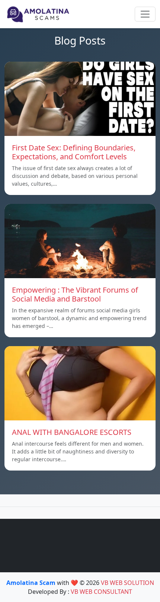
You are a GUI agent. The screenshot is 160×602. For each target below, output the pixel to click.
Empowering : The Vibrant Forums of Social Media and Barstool (75, 294)
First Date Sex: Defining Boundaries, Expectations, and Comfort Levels (73, 152)
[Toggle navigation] (145, 14)
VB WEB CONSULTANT (101, 592)
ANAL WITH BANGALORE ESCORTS (71, 432)
